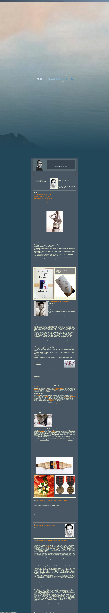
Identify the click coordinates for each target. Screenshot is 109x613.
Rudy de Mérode (41, 431)
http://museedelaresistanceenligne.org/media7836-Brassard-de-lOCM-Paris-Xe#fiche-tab (49, 205)
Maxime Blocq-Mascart (67, 397)
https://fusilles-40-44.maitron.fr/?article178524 (41, 196)
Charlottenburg (47, 440)
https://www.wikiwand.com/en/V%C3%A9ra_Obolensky (43, 198)
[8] (68, 438)
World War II (56, 389)
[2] (37, 386)
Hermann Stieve (70, 440)
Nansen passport (62, 384)
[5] (56, 403)
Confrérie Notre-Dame (53, 400)
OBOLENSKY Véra (15, 612)
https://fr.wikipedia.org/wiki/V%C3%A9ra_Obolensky (42, 194)
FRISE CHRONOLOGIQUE (59, 1)
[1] (45, 383)
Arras (58, 438)
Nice (46, 389)
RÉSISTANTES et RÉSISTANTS (9, 612)
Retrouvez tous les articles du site (38, 174)
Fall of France (38, 395)
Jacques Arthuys (70, 385)
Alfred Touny (50, 402)
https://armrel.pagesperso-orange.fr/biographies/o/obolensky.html (44, 525)
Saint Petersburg (36, 389)
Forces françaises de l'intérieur (64, 182)
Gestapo (52, 431)
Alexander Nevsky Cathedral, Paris (59, 388)
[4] (47, 397)
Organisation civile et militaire (50, 399)
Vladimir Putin (35, 428)
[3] (64, 388)
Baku (35, 384)
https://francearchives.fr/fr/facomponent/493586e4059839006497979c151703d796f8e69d (49, 200)
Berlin (34, 367)
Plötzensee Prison (42, 440)
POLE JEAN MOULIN (49, 1)
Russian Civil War (44, 384)
